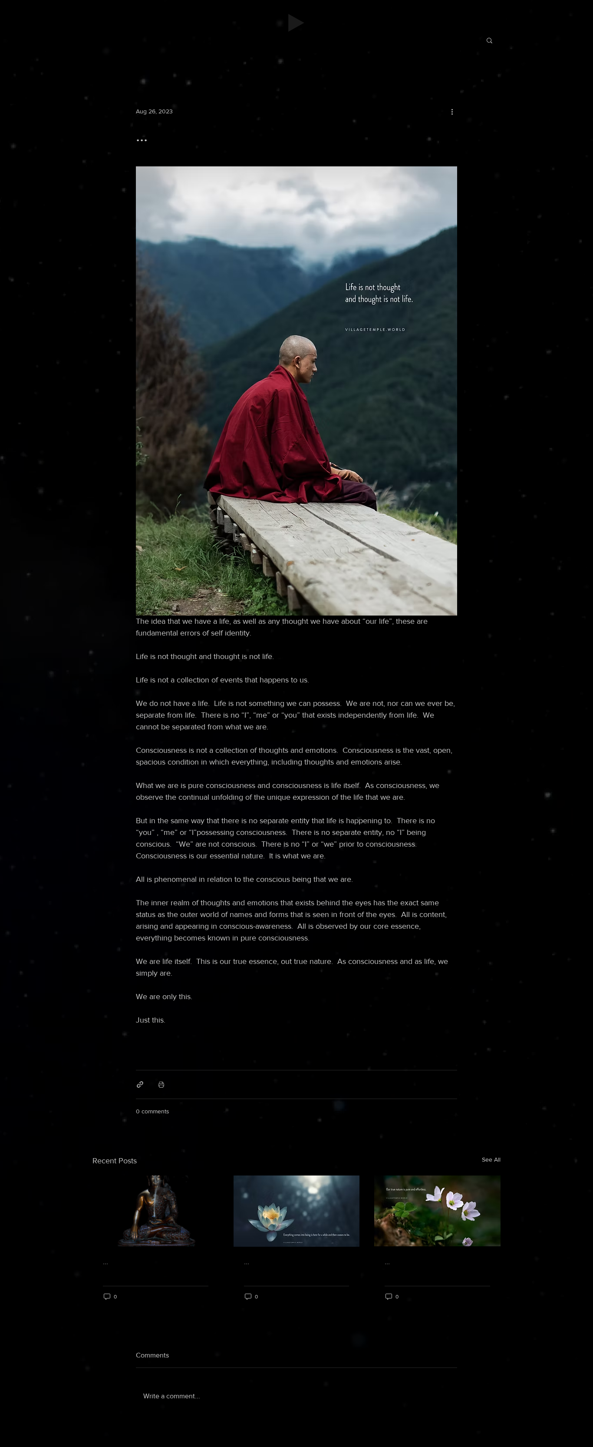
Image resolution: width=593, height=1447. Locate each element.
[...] (155, 1210)
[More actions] (452, 111)
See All (491, 1159)
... (105, 1261)
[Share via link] (140, 1084)
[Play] (296, 23)
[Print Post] (161, 1084)
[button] (489, 39)
